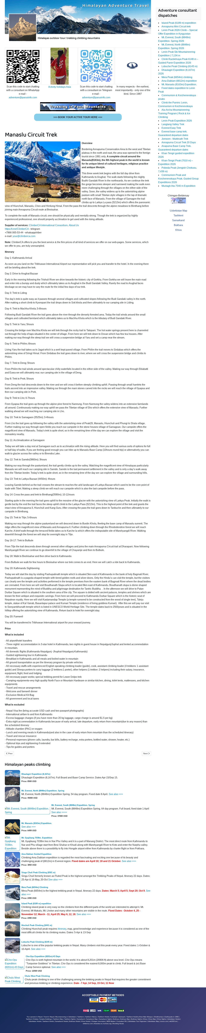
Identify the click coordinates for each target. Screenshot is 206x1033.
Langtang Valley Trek (173, 124)
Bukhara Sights (136, 1019)
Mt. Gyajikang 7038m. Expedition (36, 838)
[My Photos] (106, 1010)
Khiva (178, 230)
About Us (74, 225)
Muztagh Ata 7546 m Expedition (178, 186)
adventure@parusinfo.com (23, 97)
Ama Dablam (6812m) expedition (179, 81)
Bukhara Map (125, 1019)
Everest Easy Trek (171, 128)
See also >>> (116, 794)
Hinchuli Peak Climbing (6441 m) (36, 925)
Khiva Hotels (85, 1021)
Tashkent (178, 215)
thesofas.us (98, 1023)
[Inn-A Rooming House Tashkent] (121, 1010)
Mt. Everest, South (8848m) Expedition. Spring (73, 805)
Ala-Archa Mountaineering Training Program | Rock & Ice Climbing (174, 113)
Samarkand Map (92, 1019)
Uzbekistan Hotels (35, 1021)
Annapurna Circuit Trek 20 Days (179, 142)
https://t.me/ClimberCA (17, 229)
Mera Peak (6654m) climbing (177, 77)
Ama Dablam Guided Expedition (36, 854)
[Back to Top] (201, 1027)
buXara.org (107, 1023)
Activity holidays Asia (59, 87)
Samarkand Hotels (61, 1021)
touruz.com (164, 1021)
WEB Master (111, 1021)
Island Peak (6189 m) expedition (36, 903)
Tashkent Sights (69, 1019)
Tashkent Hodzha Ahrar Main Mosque (140, 1017)
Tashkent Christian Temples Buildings (39, 1019)
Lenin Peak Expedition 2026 (177, 120)
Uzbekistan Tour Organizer (137, 1021)
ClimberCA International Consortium (48, 225)
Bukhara (178, 225)
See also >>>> (59, 812)
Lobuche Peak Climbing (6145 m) (36, 942)
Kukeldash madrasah (117, 1017)
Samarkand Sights (105, 1019)
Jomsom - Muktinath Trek (175, 139)
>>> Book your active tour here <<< (77, 117)
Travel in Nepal (49, 1017)
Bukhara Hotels (74, 1021)
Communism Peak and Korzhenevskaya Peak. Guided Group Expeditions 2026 (178, 179)
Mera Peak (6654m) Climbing (34, 887)
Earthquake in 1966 (172, 1017)
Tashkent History (91, 1017)
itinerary (62, 928)
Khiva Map (152, 1019)
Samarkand (178, 220)
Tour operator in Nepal (34, 1017)
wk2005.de (173, 1021)
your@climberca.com (24, 236)
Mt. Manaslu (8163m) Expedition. (36, 823)
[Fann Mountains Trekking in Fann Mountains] (78, 106)
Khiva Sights (161, 1019)
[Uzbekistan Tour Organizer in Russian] (93, 1010)
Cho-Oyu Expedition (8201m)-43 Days (43, 956)
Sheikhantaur (158, 1017)
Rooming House (118, 1023)
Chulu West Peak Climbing (37, 976)
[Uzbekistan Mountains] (86, 1010)
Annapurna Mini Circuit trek (176, 26)
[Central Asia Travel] (100, 1010)
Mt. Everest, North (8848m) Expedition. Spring (42, 791)
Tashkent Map (58, 1019)
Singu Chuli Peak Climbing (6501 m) (38, 872)
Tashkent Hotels (103, 1017)
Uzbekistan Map (178, 210)
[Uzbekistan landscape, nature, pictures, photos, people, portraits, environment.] (114, 1010)
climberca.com (88, 1023)
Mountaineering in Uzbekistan (65, 1017)
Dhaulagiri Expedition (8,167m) (35, 774)
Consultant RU (122, 1021)
